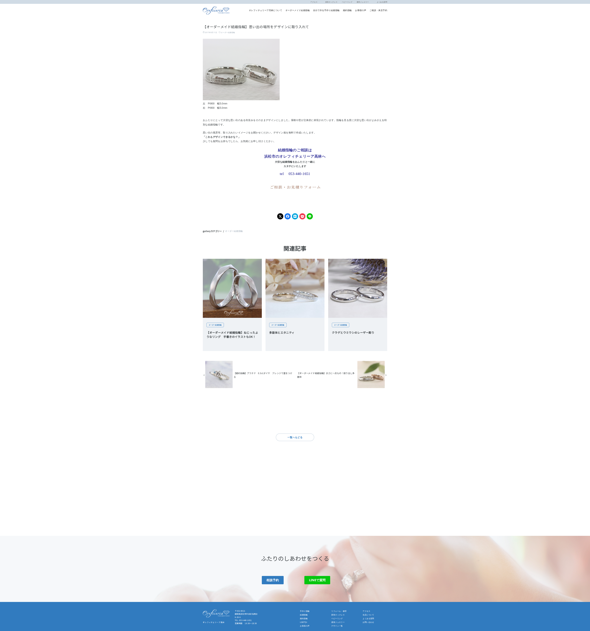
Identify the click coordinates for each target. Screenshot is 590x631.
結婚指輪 (304, 614)
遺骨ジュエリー (363, 2)
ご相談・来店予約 (378, 10)
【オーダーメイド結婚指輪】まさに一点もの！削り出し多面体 (325, 374)
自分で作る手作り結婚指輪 (326, 10)
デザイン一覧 (337, 626)
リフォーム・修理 (338, 611)
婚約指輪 (347, 10)
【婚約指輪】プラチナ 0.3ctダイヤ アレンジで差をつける (263, 374)
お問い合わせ (368, 622)
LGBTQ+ (303, 622)
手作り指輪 (304, 611)
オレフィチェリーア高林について (265, 10)
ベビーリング (347, 2)
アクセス (313, 2)
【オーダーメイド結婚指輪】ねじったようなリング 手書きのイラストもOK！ (232, 334)
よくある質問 (380, 2)
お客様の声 (360, 10)
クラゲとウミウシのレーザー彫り (353, 332)
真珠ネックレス (330, 2)
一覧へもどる (295, 437)
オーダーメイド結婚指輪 (297, 10)
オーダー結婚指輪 (228, 32)
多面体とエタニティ (282, 332)
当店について (368, 614)
